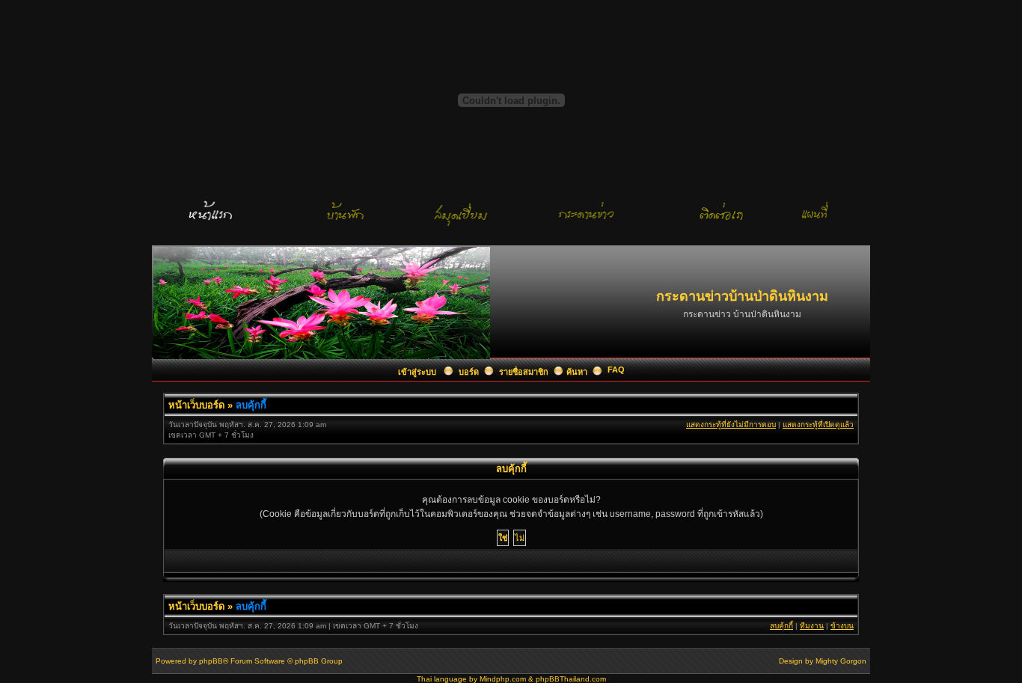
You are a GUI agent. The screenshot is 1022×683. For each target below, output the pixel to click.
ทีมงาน (812, 626)
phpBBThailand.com (571, 679)
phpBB (211, 661)
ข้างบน (842, 626)
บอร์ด (469, 371)
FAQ (616, 369)
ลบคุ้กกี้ (251, 405)
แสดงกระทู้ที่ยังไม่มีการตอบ (731, 424)
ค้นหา (576, 371)
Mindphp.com (503, 679)
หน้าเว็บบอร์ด (196, 405)
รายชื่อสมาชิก (523, 371)
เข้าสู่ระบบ (418, 371)
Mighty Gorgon (841, 661)
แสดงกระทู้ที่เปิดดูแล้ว (818, 424)
